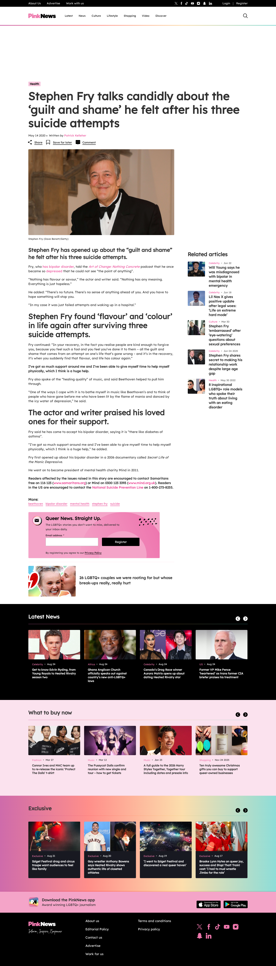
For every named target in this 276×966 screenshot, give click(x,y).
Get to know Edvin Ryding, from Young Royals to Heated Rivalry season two (54, 673)
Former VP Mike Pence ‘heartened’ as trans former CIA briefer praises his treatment (221, 673)
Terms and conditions (154, 921)
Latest (69, 15)
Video (145, 15)
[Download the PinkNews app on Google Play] (236, 904)
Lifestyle (112, 15)
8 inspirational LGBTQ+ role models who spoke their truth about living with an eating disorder (225, 395)
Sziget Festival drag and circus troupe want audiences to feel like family (53, 865)
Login (226, 3)
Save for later (62, 142)
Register (242, 3)
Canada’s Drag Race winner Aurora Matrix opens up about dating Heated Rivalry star (164, 673)
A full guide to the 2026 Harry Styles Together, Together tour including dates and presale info (166, 769)
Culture (96, 15)
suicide (115, 503)
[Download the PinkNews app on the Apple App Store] (209, 904)
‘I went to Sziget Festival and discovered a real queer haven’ (165, 863)
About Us (34, 3)
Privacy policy (149, 929)
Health (34, 84)
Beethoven (35, 503)
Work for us (94, 954)
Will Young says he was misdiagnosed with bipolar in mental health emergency (224, 276)
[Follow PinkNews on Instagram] (235, 927)
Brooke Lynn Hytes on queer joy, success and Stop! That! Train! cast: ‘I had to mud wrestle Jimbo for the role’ (221, 867)
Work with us (75, 3)
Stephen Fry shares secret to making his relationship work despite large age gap (225, 364)
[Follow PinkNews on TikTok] (217, 927)
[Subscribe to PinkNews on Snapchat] (199, 936)
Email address (60, 535)
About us (92, 921)
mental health (79, 503)
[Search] (245, 16)
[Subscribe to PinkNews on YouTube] (226, 927)
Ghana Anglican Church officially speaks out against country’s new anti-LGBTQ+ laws (107, 675)
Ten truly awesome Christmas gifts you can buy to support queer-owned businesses (219, 769)
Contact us (93, 937)
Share (38, 142)
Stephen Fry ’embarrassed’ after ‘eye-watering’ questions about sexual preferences (225, 335)
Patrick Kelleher (75, 135)
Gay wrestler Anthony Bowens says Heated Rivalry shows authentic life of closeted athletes (108, 867)
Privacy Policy (93, 552)
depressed (53, 271)
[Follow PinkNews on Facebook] (209, 927)
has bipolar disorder (58, 266)
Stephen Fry (100, 503)
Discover (161, 15)
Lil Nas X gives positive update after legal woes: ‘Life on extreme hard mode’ (222, 306)
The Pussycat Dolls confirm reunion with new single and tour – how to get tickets (107, 769)
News (82, 15)
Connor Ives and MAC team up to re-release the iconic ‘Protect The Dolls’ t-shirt (53, 769)
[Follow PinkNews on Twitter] (199, 927)
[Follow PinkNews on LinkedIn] (210, 3)
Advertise (53, 3)
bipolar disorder (56, 503)
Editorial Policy (97, 929)
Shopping (130, 15)
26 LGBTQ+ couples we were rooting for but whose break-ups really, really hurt (125, 580)
